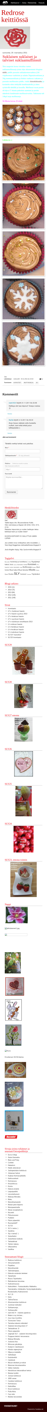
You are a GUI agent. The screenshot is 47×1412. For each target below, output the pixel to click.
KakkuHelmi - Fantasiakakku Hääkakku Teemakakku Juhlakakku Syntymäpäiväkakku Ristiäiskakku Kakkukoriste (24, 1289)
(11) (11, 587)
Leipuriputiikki (13, 1191)
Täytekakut (36, 574)
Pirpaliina (11, 1265)
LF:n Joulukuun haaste (16, 611)
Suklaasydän (12, 1310)
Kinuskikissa (12, 1184)
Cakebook (11, 1360)
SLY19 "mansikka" (14, 635)
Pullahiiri (11, 1218)
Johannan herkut (14, 1173)
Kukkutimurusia (13, 1284)
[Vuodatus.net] (11, 1406)
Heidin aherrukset (14, 1168)
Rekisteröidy (32, 3)
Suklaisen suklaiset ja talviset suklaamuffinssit (22, 58)
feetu (10, 1297)
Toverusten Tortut (14, 1321)
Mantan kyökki (13, 1373)
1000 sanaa (12, 1378)
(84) (11, 592)
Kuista (10, 1186)
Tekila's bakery (13, 1244)
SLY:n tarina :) (13, 1228)
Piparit (6, 574)
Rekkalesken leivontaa (16, 1281)
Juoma (15, 564)
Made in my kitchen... (16, 1315)
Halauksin (11, 1165)
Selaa (24, 3)
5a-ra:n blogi (12, 1155)
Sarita (11, 420)
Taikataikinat (12, 1241)
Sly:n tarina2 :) (13, 1233)
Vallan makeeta (13, 1368)
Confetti (11, 1163)
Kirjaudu (41, 3)
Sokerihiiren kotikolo (15, 1239)
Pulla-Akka (12, 1391)
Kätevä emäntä (13, 1189)
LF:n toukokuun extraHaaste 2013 (20, 622)
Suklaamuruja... (13, 1307)
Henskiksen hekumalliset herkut (19, 1370)
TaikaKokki (12, 1276)
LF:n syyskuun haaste (16, 619)
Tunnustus (29, 574)
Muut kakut (14, 570)
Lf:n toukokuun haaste (16, 632)
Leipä (21, 567)
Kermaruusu (12, 1181)
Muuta (32, 570)
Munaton (34, 567)
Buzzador (7, 562)
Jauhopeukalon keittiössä (17, 1170)
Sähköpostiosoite (17, 455)
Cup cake (11, 1394)
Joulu (11, 564)
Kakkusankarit (13, 1178)
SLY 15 (10, 1294)
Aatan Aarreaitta (14, 1157)
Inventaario (12, 608)
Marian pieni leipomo (15, 1205)
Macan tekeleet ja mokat (17, 1363)
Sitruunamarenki (14, 1263)
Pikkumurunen (13, 1215)
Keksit (25, 564)
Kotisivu (16, 464)
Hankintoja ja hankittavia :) (19, 562)
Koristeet (17, 382)
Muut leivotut (23, 570)
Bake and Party (13, 1160)
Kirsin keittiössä (14, 1389)
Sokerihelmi (12, 1236)
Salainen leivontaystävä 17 (17, 1326)
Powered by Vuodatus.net (35, 1409)
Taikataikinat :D (13, 1328)
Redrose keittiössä (14, 1260)
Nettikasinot (15, 3)
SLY (37, 382)
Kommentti (8, 474)
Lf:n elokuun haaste (15, 624)
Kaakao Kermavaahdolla (17, 1176)
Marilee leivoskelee (15, 1397)
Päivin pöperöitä (14, 1220)
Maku (10, 1199)
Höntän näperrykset (15, 1349)
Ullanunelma (12, 1247)
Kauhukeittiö (12, 1357)
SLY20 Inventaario (14, 637)
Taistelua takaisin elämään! (18, 1323)
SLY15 (10, 1226)
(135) (12, 595)
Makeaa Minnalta (14, 1197)
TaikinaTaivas (13, 1300)
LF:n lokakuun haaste (16, 616)
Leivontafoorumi (13, 1194)
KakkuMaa (12, 1386)
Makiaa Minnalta (14, 1339)
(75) (11, 590)
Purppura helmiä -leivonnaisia (18, 1336)
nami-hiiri (12, 403)
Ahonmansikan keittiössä (17, 1302)
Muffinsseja (28, 382)
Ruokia (11, 574)
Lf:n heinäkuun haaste (16, 627)
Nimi (7, 448)
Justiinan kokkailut (14, 1305)
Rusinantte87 (12, 1223)
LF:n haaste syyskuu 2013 (17, 614)
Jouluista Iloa (13, 1342)
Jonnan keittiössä (14, 1376)
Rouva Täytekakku (15, 1279)
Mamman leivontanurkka (17, 1365)
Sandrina (11, 1231)
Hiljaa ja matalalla (14, 1352)
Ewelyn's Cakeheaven (16, 1347)
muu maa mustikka (15, 1318)
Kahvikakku (20, 564)
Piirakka (37, 570)
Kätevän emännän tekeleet (17, 1273)
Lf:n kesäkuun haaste (16, 629)
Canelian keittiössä (15, 1381)
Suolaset (23, 574)
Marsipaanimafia (14, 1207)
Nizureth (11, 1212)
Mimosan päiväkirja (15, 1344)
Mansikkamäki (13, 1268)
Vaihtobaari (12, 1355)
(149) (11, 598)
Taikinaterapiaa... (14, 1271)
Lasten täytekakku (14, 567)
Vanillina (11, 1249)
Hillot (30, 562)
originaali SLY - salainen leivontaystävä (22, 1334)
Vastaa (9, 414)
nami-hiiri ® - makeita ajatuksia (19, 1313)
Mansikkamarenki (14, 1202)
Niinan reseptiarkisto (15, 1210)
